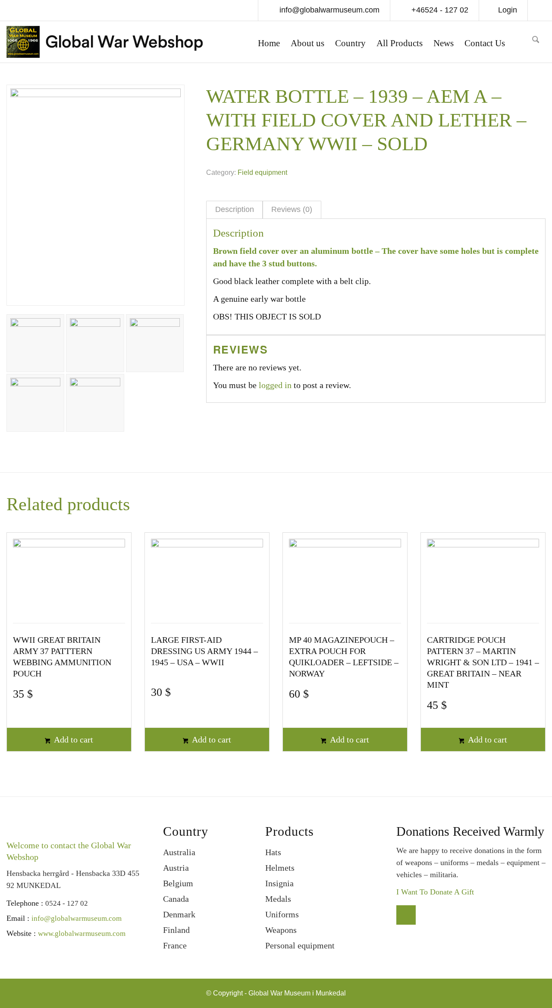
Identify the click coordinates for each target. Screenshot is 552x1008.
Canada (176, 899)
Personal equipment (300, 945)
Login (507, 10)
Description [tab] (234, 209)
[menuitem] (269, 44)
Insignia (279, 883)
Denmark (179, 914)
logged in (275, 385)
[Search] (535, 42)
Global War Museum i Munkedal (297, 993)
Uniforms (282, 914)
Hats (273, 852)
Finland (176, 930)
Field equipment (262, 172)
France (175, 945)
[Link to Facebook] (539, 11)
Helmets (280, 867)
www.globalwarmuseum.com (81, 933)
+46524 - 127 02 (438, 10)
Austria (176, 867)
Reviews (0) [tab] (291, 209)
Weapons (281, 930)
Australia (179, 852)
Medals (278, 899)
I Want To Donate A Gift (435, 892)
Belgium (178, 883)
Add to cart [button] (72, 739)
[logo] (104, 44)
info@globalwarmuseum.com (328, 10)
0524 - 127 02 (66, 903)
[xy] (521, 42)
